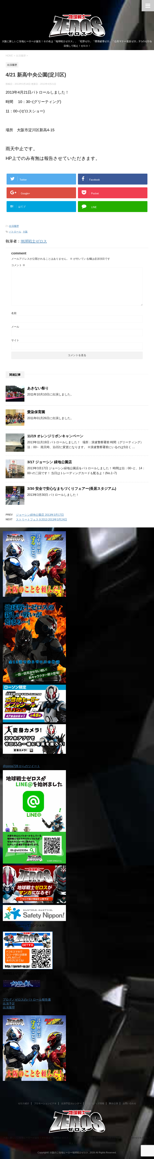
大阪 (25, 231)
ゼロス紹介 (23, 1103)
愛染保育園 (36, 412)
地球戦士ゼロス (34, 241)
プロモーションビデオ (45, 1103)
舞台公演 (113, 1103)
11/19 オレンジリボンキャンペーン (55, 436)
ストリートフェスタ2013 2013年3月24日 (41, 519)
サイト (15, 340)
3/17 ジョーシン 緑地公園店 (49, 462)
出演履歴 (14, 226)
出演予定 (9, 1003)
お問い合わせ (129, 1103)
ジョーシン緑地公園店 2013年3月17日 (40, 514)
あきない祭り (38, 388)
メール (15, 326)
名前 (14, 313)
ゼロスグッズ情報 (95, 1103)
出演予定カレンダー (71, 1103)
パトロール (15, 231)
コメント (18, 265)
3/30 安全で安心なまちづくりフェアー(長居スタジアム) (71, 489)
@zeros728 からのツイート (21, 766)
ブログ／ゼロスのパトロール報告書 (27, 999)
